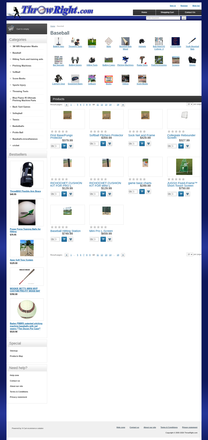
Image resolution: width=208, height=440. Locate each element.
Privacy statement (18, 397)
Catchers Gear (58, 84)
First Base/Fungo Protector (61, 137)
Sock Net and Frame (141, 135)
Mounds (92, 46)
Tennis (16, 119)
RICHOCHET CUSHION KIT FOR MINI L (105, 184)
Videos (125, 84)
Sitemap (14, 351)
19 (118, 104)
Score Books (142, 84)
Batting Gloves (75, 65)
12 (102, 104)
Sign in (173, 6)
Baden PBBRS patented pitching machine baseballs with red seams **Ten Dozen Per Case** (26, 326)
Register (184, 6)
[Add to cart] (64, 146)
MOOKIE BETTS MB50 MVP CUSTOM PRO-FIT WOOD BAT (25, 289)
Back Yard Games (21, 107)
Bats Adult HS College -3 (159, 47)
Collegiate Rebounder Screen (181, 137)
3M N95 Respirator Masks (25, 46)
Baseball (17, 53)
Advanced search (194, 18)
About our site (16, 386)
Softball (16, 72)
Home (52, 26)
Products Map (16, 356)
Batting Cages (109, 65)
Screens (175, 65)
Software (92, 84)
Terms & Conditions (19, 392)
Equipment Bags (75, 84)
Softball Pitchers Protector (106, 135)
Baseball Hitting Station (65, 231)
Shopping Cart (167, 12)
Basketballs (18, 126)
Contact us (15, 381)
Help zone (14, 375)
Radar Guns (142, 65)
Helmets (142, 46)
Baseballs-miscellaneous (25, 139)
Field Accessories (159, 65)
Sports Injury (19, 85)
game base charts (139, 183)
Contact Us (190, 12)
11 (98, 104)
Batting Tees (58, 46)
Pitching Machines (125, 65)
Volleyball (17, 113)
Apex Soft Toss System (21, 260)
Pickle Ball (18, 132)
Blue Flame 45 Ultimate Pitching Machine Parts (24, 99)
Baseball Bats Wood (125, 47)
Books (108, 84)
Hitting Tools (92, 65)
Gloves (192, 65)
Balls (109, 46)
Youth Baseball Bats (192, 47)
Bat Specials (58, 65)
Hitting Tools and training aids (28, 59)
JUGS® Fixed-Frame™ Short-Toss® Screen (182, 184)
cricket (16, 145)
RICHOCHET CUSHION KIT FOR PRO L (66, 184)
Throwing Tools (75, 46)
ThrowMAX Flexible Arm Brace (25, 191)
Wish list (196, 6)
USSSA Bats (175, 46)
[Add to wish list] (71, 146)
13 (106, 104)
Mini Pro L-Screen (101, 231)
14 (110, 104)
